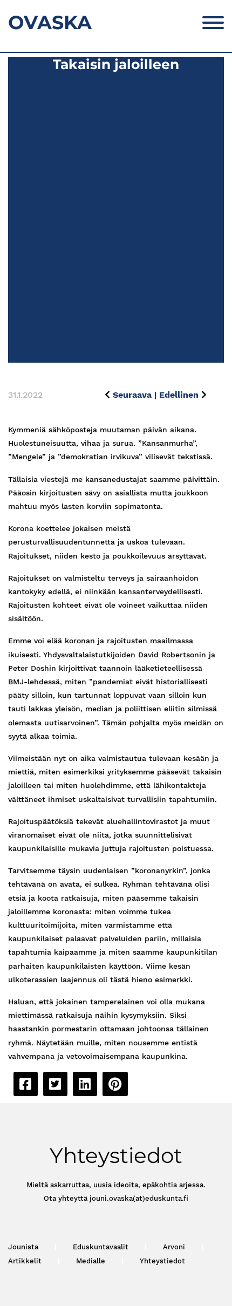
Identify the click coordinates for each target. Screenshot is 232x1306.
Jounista (23, 1247)
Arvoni (174, 1247)
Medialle (90, 1261)
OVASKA (50, 22)
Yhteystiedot (162, 1261)
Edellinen (179, 395)
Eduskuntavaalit (100, 1247)
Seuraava (132, 395)
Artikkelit (25, 1261)
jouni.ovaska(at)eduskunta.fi (139, 1198)
